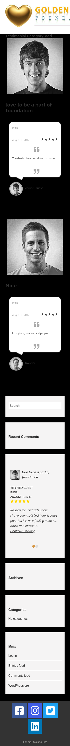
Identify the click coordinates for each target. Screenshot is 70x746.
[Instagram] (35, 710)
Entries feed (16, 665)
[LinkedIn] (35, 726)
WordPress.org (18, 685)
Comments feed (19, 675)
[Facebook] (19, 710)
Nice (11, 286)
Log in (12, 655)
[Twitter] (50, 710)
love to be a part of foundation (28, 108)
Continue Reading (22, 531)
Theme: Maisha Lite (35, 742)
